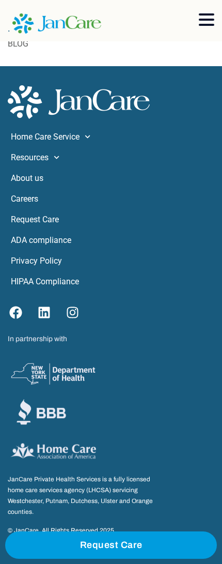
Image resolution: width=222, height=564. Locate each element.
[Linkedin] (44, 313)
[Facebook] (15, 313)
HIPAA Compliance (45, 281)
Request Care (35, 219)
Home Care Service (45, 137)
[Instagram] (72, 313)
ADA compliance (41, 240)
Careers (24, 199)
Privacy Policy (36, 261)
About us (27, 178)
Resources (30, 157)
